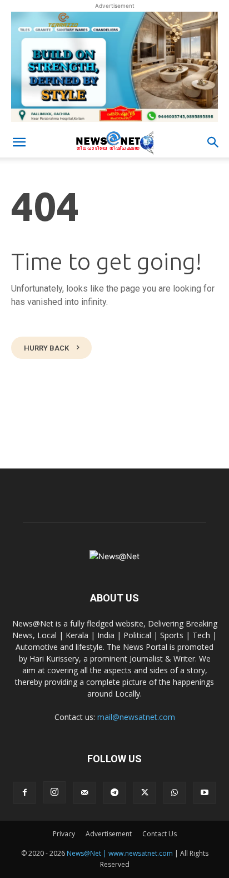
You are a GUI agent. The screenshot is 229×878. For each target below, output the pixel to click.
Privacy (64, 833)
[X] (144, 793)
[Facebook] (24, 793)
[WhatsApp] (174, 793)
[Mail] (84, 793)
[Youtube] (204, 793)
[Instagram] (54, 792)
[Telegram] (114, 793)
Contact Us (159, 833)
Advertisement (109, 833)
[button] (19, 142)
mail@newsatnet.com (136, 717)
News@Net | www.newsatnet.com (120, 853)
